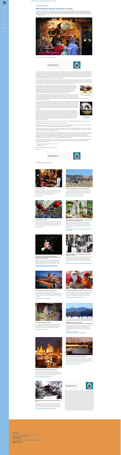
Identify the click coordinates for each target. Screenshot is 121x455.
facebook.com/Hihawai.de (16, 433)
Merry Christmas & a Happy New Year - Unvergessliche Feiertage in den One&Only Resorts (78, 230)
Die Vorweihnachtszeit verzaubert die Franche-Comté (75, 297)
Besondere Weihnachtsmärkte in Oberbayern (43, 376)
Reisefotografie (88, 95)
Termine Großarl (68, 125)
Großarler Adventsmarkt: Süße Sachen (42, 57)
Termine (4, 19)
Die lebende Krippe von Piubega (41, 329)
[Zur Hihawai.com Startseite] (4, 4)
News (4, 15)
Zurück (37, 149)
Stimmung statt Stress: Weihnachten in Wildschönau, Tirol (45, 408)
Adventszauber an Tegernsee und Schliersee (43, 298)
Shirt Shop (4, 31)
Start (4, 7)
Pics (4, 23)
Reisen (4, 27)
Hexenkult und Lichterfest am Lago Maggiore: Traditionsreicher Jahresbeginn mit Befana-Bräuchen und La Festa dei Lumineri (46, 266)
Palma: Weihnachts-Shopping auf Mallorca (73, 363)
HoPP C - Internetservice (16, 437)
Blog (4, 11)
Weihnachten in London (39, 226)
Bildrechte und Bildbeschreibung (51, 57)
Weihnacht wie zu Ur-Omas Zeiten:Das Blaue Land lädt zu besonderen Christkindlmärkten (76, 332)
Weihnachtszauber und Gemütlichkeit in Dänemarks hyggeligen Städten (79, 263)
